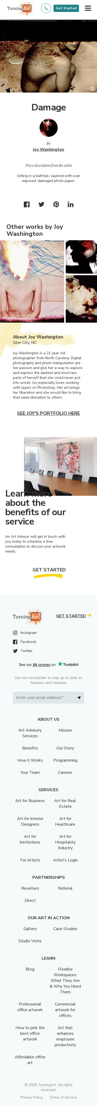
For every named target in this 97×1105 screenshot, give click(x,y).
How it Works (30, 760)
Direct (30, 900)
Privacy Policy (31, 1097)
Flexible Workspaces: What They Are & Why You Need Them (65, 980)
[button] (88, 8)
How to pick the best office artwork (30, 1033)
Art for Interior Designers (30, 821)
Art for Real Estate (65, 803)
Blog (30, 969)
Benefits (30, 748)
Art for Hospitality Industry (65, 842)
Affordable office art (30, 1060)
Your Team (30, 772)
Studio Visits (30, 941)
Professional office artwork (30, 1007)
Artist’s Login (65, 860)
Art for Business (30, 801)
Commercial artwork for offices (65, 1009)
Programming (65, 760)
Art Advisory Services (30, 733)
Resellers (30, 888)
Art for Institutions (30, 839)
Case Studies (65, 929)
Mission (65, 730)
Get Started (66, 8)
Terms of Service (63, 1097)
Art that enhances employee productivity (65, 1036)
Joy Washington (48, 149)
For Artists (30, 860)
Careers (65, 772)
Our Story (65, 748)
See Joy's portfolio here (48, 413)
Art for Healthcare (65, 821)
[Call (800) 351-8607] (46, 8)
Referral (65, 888)
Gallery (30, 929)
